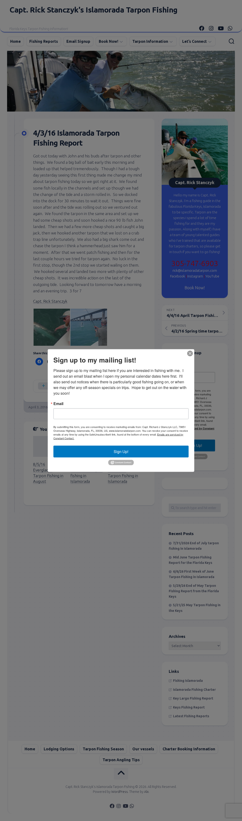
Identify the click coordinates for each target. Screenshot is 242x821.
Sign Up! (121, 451)
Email (58, 404)
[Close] (190, 353)
